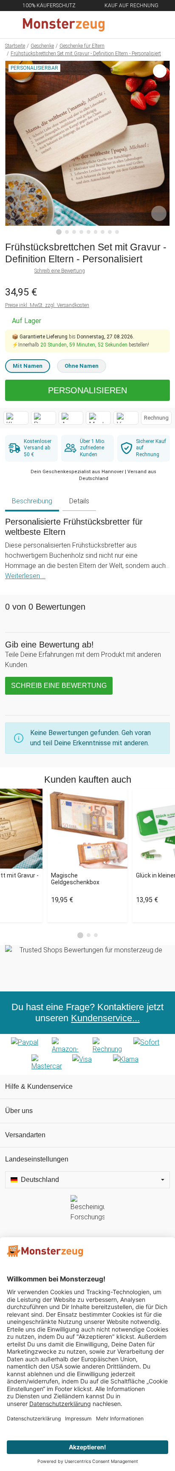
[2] (67, 232)
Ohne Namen (82, 366)
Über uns (19, 1110)
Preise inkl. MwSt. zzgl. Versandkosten (47, 305)
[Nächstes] (161, 148)
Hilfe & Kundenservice (39, 1086)
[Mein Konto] (158, 25)
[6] (96, 232)
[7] (102, 232)
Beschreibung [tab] (32, 501)
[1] (59, 232)
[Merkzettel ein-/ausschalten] (159, 213)
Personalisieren (87, 390)
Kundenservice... (105, 1018)
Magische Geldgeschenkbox (75, 879)
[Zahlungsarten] (87, 1054)
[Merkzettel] (140, 25)
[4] (81, 232)
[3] (74, 232)
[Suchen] (122, 25)
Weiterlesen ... (25, 576)
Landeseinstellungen (36, 1159)
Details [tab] (79, 501)
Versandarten (25, 1135)
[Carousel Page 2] (88, 935)
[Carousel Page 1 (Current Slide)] (80, 935)
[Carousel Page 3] (96, 935)
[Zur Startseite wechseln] (67, 24)
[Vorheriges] (13, 148)
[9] (117, 232)
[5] (88, 232)
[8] (110, 232)
